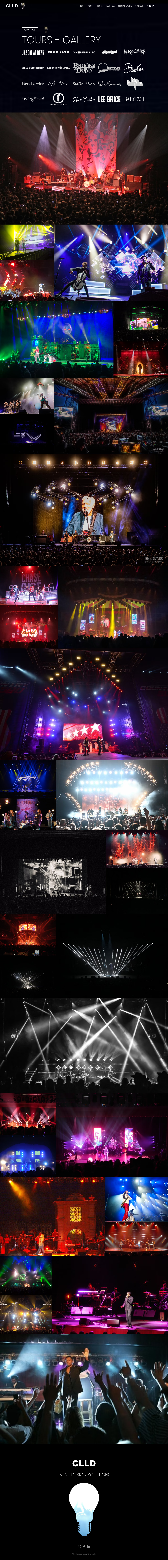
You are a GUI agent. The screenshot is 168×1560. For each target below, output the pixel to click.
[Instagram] (79, 1547)
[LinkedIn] (89, 1547)
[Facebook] (84, 1547)
